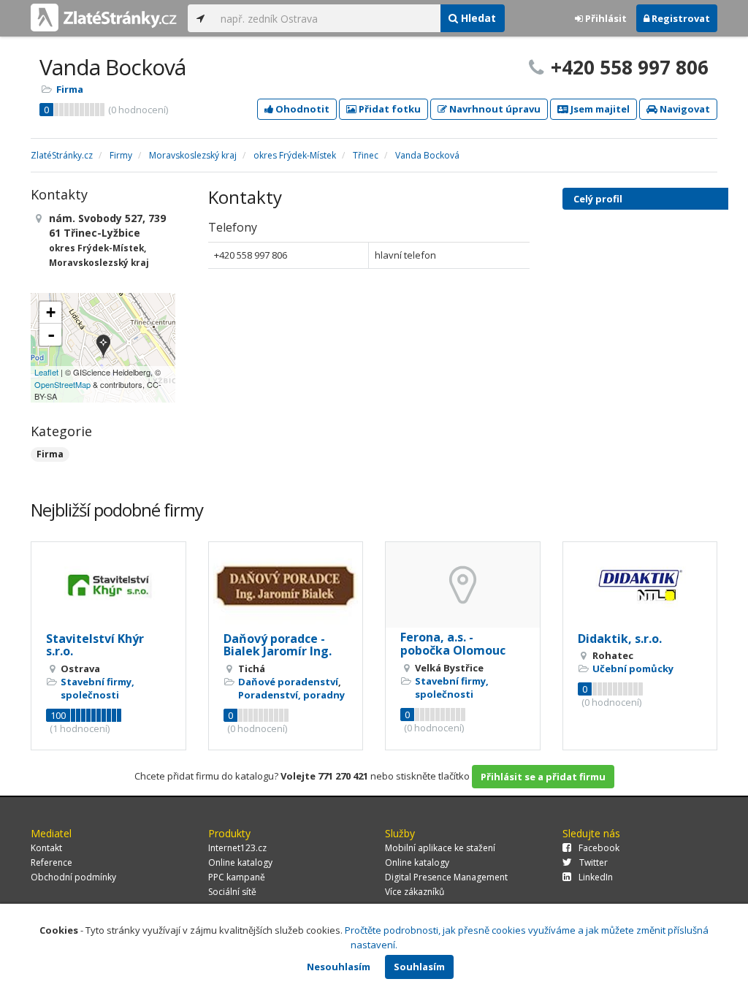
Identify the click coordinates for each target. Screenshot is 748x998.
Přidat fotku (388, 108)
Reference (51, 862)
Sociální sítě (232, 891)
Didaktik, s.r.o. (620, 639)
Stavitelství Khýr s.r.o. (95, 645)
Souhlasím (419, 966)
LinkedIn (596, 877)
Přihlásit (605, 18)
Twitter (593, 862)
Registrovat (679, 18)
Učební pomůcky (632, 668)
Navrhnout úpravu (494, 108)
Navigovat (683, 108)
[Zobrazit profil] (108, 585)
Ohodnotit (301, 108)
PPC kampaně (236, 877)
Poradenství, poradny (291, 694)
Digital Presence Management (446, 877)
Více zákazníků (414, 891)
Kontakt (46, 848)
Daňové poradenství (288, 681)
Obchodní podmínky (73, 877)
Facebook (599, 848)
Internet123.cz (237, 848)
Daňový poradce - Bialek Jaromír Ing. (278, 645)
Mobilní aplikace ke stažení (440, 848)
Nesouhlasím (338, 966)
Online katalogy (240, 862)
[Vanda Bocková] (103, 347)
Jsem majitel (599, 108)
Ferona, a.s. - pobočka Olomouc (452, 643)
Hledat (477, 18)
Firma (69, 89)
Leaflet (46, 372)
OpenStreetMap (62, 384)
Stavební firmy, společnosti (97, 688)
